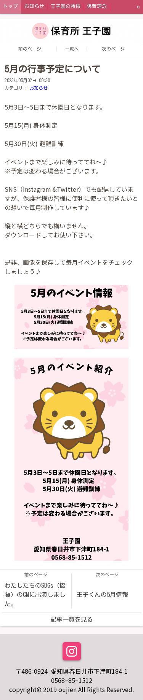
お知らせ (38, 88)
